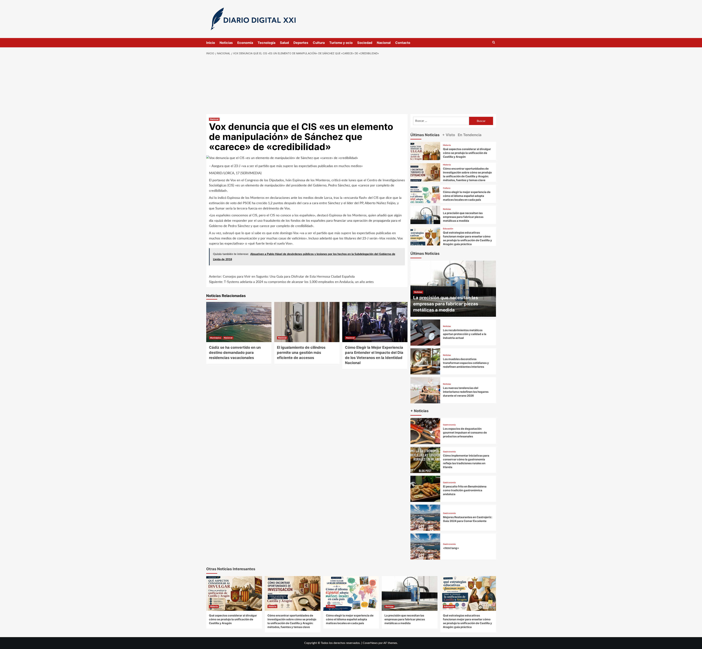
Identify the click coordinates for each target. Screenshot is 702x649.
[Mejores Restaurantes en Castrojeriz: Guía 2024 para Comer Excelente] (425, 518)
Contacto (402, 43)
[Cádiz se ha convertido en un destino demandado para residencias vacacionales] (238, 322)
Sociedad (364, 43)
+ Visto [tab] (448, 135)
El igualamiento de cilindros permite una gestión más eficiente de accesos (301, 352)
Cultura (319, 43)
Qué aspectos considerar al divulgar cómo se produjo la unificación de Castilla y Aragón (467, 152)
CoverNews (370, 643)
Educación (448, 229)
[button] (493, 42)
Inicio (210, 43)
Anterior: (282, 276)
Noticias (226, 43)
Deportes (300, 43)
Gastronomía (449, 425)
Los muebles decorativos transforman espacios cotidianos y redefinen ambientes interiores (466, 362)
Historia (447, 145)
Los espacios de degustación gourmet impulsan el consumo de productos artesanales (465, 432)
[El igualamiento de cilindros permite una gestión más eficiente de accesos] (306, 322)
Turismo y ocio (341, 43)
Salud (284, 43)
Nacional (384, 43)
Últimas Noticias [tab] (424, 135)
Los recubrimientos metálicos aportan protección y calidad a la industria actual (464, 334)
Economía (245, 43)
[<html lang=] (425, 546)
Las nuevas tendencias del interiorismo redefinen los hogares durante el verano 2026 (465, 391)
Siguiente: (291, 282)
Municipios (215, 337)
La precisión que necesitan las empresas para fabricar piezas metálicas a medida (463, 216)
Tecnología (266, 43)
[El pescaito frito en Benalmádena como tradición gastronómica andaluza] (425, 489)
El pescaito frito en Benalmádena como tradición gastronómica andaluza (464, 490)
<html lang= (451, 548)
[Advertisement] (351, 84)
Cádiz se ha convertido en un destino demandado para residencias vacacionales (235, 352)
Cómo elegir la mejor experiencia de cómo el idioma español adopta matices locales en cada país (466, 195)
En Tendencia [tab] (470, 135)
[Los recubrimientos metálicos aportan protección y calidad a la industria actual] (425, 332)
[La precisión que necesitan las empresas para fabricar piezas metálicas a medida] (425, 220)
